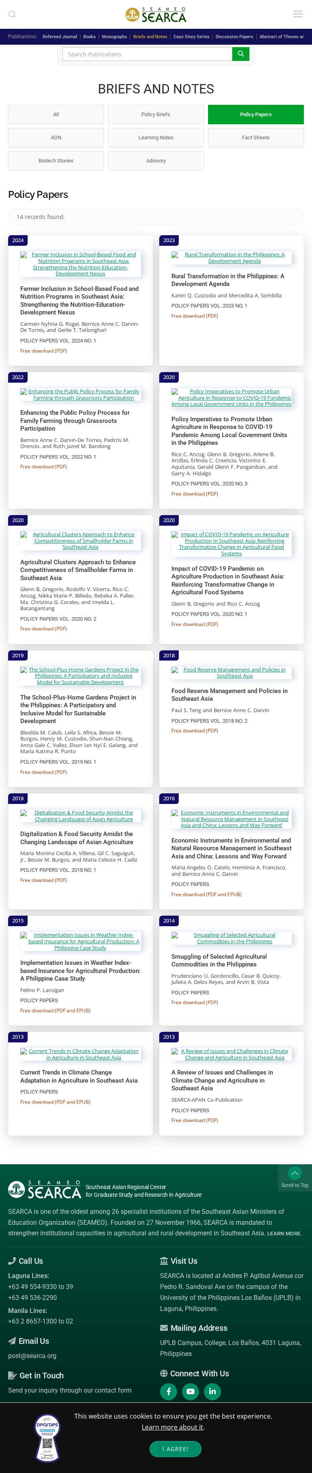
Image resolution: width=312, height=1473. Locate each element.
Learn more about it (172, 1427)
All (56, 114)
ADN (56, 137)
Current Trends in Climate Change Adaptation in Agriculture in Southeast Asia (79, 1076)
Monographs (114, 37)
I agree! (175, 1449)
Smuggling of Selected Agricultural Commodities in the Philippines (219, 960)
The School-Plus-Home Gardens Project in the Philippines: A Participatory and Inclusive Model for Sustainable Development (78, 709)
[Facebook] (168, 1391)
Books (89, 37)
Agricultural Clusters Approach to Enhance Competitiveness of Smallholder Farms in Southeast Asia (78, 570)
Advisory (156, 161)
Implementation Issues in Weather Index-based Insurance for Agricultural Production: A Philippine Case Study (80, 970)
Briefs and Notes (150, 37)
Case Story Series (191, 37)
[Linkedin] (212, 1391)
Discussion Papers (235, 37)
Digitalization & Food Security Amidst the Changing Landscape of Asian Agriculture (76, 838)
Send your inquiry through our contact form (70, 1390)
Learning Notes (156, 137)
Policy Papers (256, 114)
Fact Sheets (256, 137)
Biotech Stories (56, 161)
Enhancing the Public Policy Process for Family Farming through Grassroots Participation (75, 420)
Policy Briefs (155, 114)
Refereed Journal (60, 37)
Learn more (283, 1233)
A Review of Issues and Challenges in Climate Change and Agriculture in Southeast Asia (222, 1080)
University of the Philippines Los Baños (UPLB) (227, 1298)
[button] (12, 14)
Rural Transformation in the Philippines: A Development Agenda (227, 280)
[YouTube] (190, 1391)
